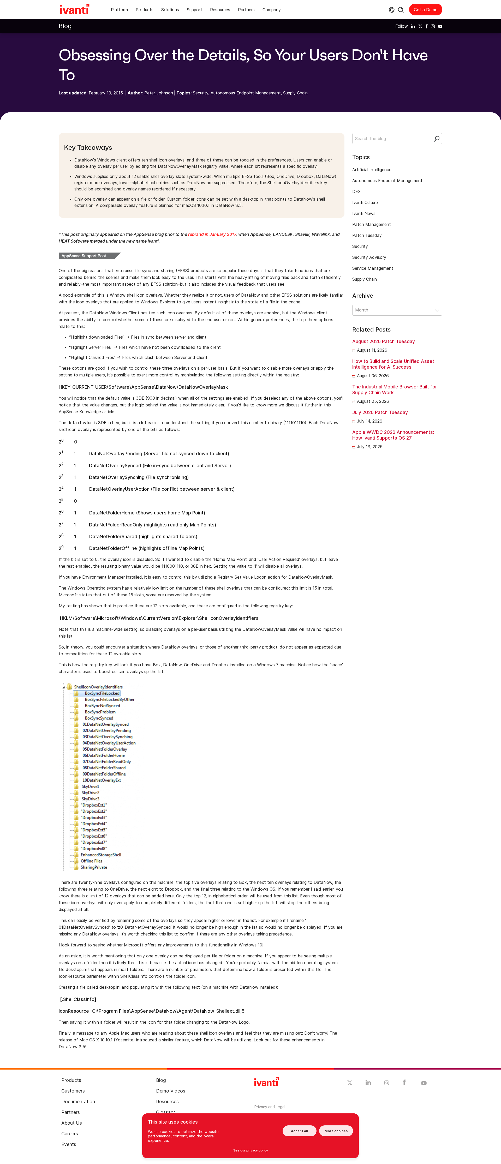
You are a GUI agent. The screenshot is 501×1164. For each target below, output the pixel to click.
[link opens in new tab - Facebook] (404, 1083)
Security (200, 92)
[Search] (401, 9)
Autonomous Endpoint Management (246, 92)
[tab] (119, 10)
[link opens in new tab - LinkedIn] (368, 1083)
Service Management (372, 268)
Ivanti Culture (365, 202)
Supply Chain (295, 92)
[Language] (391, 10)
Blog (65, 26)
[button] (397, 310)
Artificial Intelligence (371, 169)
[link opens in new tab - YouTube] (424, 1083)
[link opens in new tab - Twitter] (350, 1083)
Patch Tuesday (367, 235)
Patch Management (371, 224)
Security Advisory (369, 257)
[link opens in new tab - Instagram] (386, 1083)
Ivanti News (363, 213)
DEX (356, 191)
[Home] (75, 10)
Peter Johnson (158, 92)
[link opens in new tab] (413, 26)
